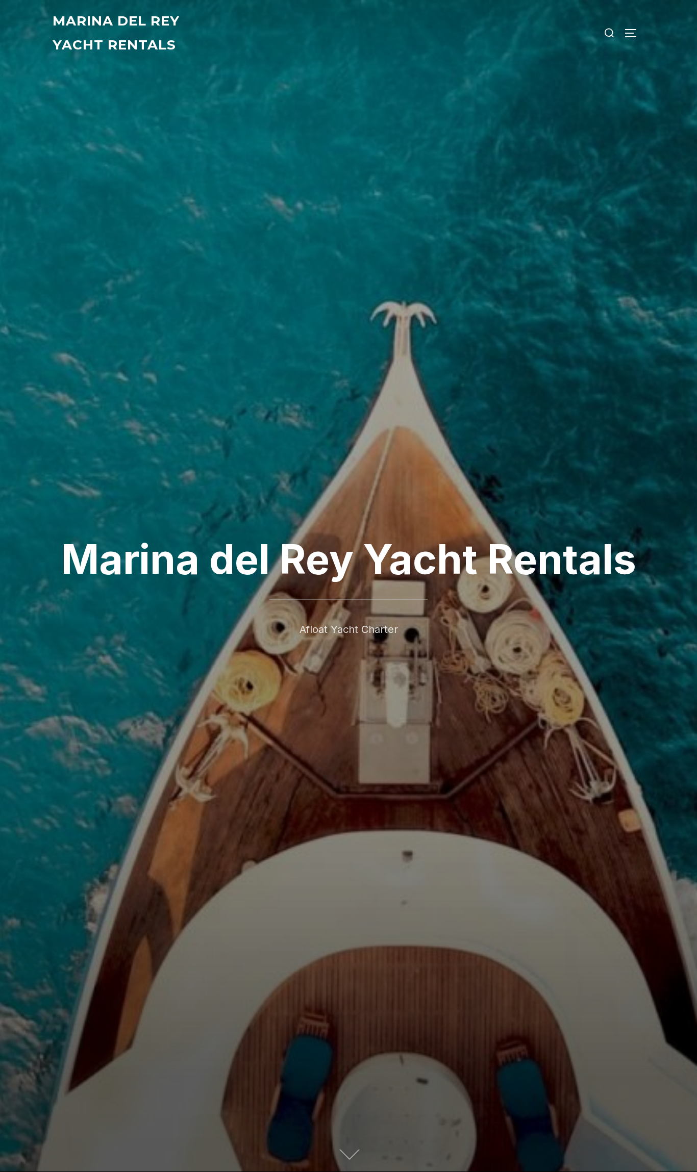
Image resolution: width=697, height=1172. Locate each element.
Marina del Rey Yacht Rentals (116, 33)
